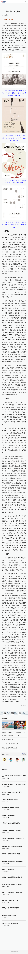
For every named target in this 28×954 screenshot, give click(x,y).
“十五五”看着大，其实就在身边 (10, 743)
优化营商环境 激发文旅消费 (9, 915)
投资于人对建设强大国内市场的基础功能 (12, 892)
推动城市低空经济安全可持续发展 (10, 807)
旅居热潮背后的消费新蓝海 (9, 815)
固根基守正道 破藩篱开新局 (9, 732)
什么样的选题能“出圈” (7, 739)
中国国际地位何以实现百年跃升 (10, 923)
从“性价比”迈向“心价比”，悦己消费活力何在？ (14, 784)
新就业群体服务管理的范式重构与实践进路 (13, 861)
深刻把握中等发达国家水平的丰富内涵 (11, 830)
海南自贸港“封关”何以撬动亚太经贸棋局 (12, 846)
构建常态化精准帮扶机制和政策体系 (11, 853)
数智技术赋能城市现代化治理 (9, 748)
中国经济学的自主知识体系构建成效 (11, 823)
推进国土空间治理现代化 (8, 869)
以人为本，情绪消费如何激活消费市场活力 (13, 838)
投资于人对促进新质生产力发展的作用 (11, 900)
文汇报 (5, 14)
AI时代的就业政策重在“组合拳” (10, 799)
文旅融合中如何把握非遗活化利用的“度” (12, 877)
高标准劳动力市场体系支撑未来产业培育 (12, 792)
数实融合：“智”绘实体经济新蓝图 (10, 908)
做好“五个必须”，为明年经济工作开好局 (12, 884)
